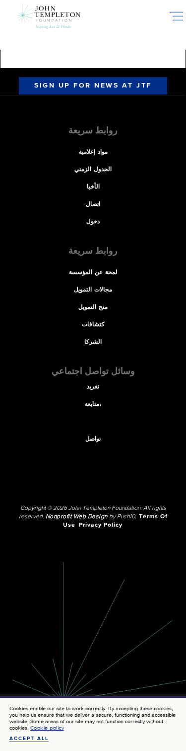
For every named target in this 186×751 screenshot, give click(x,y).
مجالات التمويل (93, 290)
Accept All (29, 738)
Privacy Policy (101, 525)
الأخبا (93, 187)
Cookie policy (47, 728)
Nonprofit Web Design (77, 517)
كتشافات (93, 325)
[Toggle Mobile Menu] (176, 16)
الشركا (93, 342)
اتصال (93, 204)
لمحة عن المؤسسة (93, 273)
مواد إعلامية (93, 152)
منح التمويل (93, 307)
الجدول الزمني (93, 170)
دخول (93, 222)
